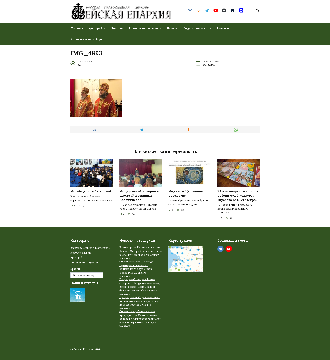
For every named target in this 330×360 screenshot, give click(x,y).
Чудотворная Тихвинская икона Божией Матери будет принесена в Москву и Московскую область (140, 251)
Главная (77, 28)
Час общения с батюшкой (90, 191)
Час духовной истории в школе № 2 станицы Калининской (139, 195)
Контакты (223, 28)
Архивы (75, 269)
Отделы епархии (196, 28)
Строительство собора (86, 39)
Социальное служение (84, 262)
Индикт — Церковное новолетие (185, 193)
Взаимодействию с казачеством (90, 248)
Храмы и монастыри (143, 28)
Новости (173, 28)
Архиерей (95, 28)
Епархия (117, 28)
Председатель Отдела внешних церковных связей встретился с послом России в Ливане (139, 301)
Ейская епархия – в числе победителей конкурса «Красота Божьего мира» (237, 195)
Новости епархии (81, 252)
